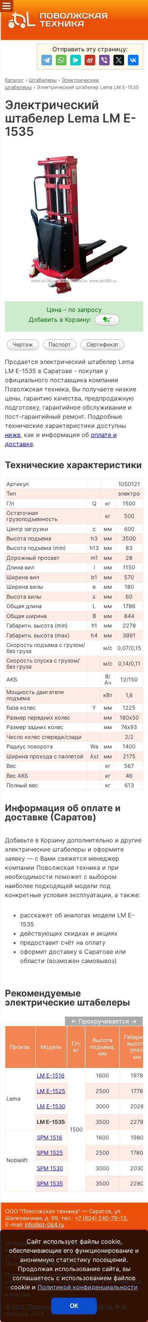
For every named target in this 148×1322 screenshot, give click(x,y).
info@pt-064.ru (44, 1224)
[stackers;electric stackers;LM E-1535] (107, 320)
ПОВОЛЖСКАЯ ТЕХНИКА (73, 20)
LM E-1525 (51, 1091)
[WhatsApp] (61, 60)
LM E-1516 (51, 1075)
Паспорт (60, 344)
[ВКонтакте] (133, 60)
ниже (12, 435)
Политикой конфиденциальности (88, 1287)
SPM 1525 (50, 1152)
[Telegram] (46, 60)
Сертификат (103, 344)
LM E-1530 (51, 1106)
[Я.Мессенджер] (75, 60)
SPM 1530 (50, 1168)
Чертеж (23, 344)
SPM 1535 (50, 1183)
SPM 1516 (49, 1137)
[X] (118, 60)
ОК (74, 1306)
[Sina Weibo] (89, 60)
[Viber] (104, 60)
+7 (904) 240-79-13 (100, 1218)
